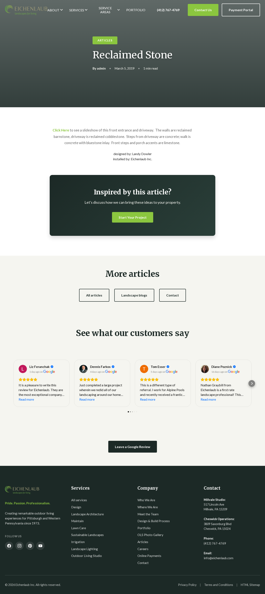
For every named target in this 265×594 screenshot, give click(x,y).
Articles (142, 542)
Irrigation (78, 542)
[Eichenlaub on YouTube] (40, 546)
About (53, 10)
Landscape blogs (134, 295)
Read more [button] (26, 399)
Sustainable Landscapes (87, 535)
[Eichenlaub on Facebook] (9, 546)
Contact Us (203, 10)
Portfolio (135, 10)
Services (76, 10)
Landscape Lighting (84, 549)
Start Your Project (133, 217)
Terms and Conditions (218, 585)
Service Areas (105, 10)
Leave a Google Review (132, 447)
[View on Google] (23, 369)
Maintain (77, 521)
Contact (172, 295)
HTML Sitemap (250, 585)
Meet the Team (148, 514)
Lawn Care (78, 528)
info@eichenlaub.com (218, 558)
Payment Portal (241, 10)
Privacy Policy (187, 585)
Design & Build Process (153, 521)
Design (76, 507)
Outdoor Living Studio (86, 556)
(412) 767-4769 (168, 10)
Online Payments (149, 556)
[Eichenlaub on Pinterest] (30, 546)
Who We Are (146, 500)
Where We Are (147, 507)
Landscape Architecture (87, 514)
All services (79, 500)
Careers (142, 549)
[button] (13, 383)
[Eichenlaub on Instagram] (19, 546)
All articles (94, 295)
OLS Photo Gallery (150, 535)
